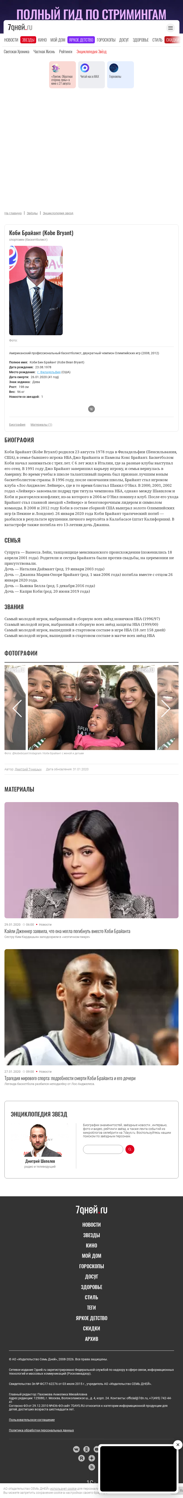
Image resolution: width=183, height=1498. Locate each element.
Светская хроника (16, 51)
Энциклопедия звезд (58, 213)
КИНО (91, 1245)
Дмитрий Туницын (28, 769)
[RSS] (91, 1467)
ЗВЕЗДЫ (91, 1235)
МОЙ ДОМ (91, 1255)
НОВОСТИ (91, 1224)
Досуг (124, 40)
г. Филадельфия (49, 372)
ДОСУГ (91, 1276)
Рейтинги (65, 51)
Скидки (172, 40)
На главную (13, 213)
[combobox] (103, 1149)
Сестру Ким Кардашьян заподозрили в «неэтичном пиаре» (47, 937)
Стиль (157, 40)
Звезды (28, 40)
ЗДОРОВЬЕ (91, 1287)
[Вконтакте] (76, 1449)
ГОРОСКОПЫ (91, 1266)
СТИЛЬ (91, 1297)
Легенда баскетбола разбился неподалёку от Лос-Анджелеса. (49, 1084)
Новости (11, 40)
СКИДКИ (91, 1328)
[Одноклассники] (86, 1449)
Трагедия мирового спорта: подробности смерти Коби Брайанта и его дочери (69, 1078)
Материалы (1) (41, 424)
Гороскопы (106, 40)
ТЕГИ (91, 1307)
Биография (17, 424)
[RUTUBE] (81, 1458)
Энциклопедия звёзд (91, 51)
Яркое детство (81, 40)
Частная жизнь (44, 51)
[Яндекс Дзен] (91, 1458)
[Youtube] (96, 1449)
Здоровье (141, 40)
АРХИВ (91, 1339)
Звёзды (32, 213)
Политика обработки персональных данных (41, 1430)
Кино (42, 40)
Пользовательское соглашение (32, 1420)
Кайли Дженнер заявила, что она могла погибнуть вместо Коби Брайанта (67, 931)
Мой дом (57, 40)
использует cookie (63, 1488)
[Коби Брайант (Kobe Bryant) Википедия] (91, 409)
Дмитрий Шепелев (40, 1161)
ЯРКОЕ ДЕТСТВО (91, 1318)
